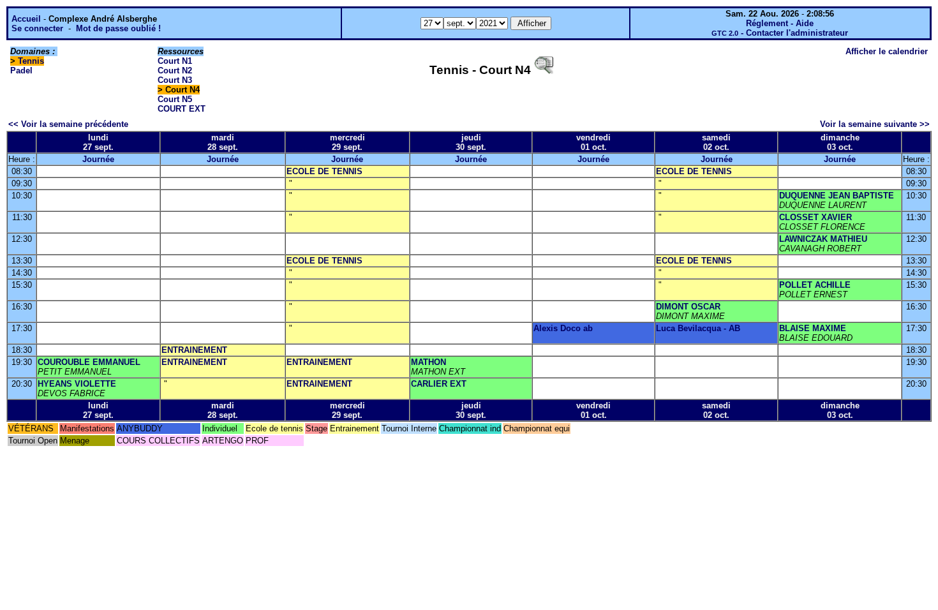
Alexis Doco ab (563, 328)
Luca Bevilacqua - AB (698, 328)
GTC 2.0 (724, 33)
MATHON (428, 362)
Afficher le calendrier (886, 51)
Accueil (26, 19)
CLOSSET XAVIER (815, 217)
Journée (98, 159)
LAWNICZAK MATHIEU (823, 239)
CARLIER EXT (438, 384)
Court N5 (175, 99)
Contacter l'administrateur (797, 33)
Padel (21, 70)
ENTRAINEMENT (194, 350)
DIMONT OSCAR (688, 306)
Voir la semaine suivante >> (875, 124)
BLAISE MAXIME (812, 328)
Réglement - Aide (780, 23)
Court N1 (175, 61)
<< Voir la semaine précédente (68, 124)
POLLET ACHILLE (815, 285)
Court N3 (175, 80)
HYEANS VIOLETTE (77, 384)
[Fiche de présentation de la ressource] (543, 70)
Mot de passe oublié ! (118, 28)
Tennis (31, 61)
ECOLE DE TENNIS (324, 171)
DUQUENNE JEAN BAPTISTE (836, 195)
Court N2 (175, 70)
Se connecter (37, 28)
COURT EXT (181, 109)
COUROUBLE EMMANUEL (89, 362)
